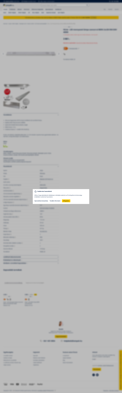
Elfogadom (66, 201)
